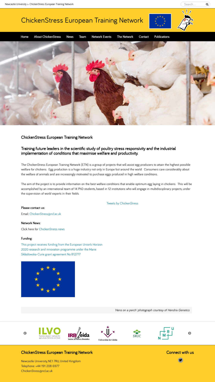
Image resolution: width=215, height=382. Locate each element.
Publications (161, 37)
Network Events (101, 37)
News (70, 37)
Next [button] (189, 333)
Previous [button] (25, 333)
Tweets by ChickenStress (122, 203)
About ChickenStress (47, 37)
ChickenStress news (52, 229)
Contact (144, 37)
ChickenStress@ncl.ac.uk (45, 214)
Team (82, 37)
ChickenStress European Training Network (82, 20)
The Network (125, 37)
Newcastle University (16, 4)
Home (24, 37)
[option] (107, 83)
